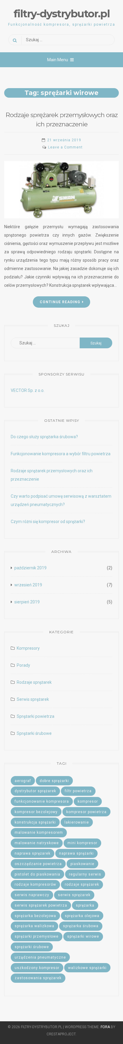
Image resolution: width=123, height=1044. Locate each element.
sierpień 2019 (27, 602)
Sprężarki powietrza (35, 716)
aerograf (23, 781)
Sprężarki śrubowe (34, 733)
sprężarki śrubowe (32, 947)
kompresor (88, 801)
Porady (23, 665)
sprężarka (85, 905)
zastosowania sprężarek (38, 978)
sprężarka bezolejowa (35, 916)
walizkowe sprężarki (87, 968)
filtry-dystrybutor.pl (61, 13)
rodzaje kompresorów (35, 884)
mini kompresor (82, 843)
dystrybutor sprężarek (35, 791)
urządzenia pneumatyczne (40, 957)
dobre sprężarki (54, 781)
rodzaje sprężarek (82, 884)
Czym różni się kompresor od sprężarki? (48, 521)
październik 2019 (30, 567)
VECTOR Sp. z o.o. (27, 390)
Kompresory (28, 648)
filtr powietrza (78, 791)
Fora (105, 1027)
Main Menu (57, 59)
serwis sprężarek (74, 895)
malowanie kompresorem (39, 832)
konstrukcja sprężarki (35, 822)
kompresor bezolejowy (36, 812)
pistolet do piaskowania (37, 874)
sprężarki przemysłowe (37, 936)
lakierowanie (76, 822)
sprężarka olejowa (82, 916)
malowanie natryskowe (37, 843)
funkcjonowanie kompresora (42, 801)
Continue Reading (60, 302)
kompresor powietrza (86, 812)
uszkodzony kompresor (37, 968)
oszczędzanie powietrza (38, 864)
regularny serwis (85, 874)
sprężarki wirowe (83, 936)
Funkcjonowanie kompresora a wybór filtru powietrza (60, 453)
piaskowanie (82, 864)
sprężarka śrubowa (81, 926)
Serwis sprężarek (33, 699)
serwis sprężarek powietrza (41, 905)
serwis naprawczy (32, 895)
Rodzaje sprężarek (34, 682)
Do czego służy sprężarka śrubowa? (44, 436)
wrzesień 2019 (28, 584)
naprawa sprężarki (76, 853)
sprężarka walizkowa (34, 926)
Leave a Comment (65, 147)
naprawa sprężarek (32, 853)
